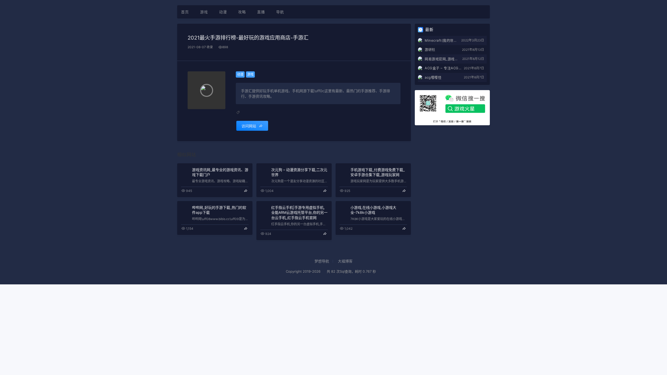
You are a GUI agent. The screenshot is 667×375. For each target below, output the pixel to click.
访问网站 (249, 126)
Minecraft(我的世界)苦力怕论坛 (443, 40)
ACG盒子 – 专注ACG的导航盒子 (444, 68)
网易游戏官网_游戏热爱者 (443, 59)
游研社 (430, 49)
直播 (261, 12)
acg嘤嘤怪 (433, 77)
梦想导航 (321, 261)
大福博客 (345, 261)
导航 (280, 12)
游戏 (204, 12)
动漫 (223, 12)
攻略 (242, 12)
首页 (185, 12)
